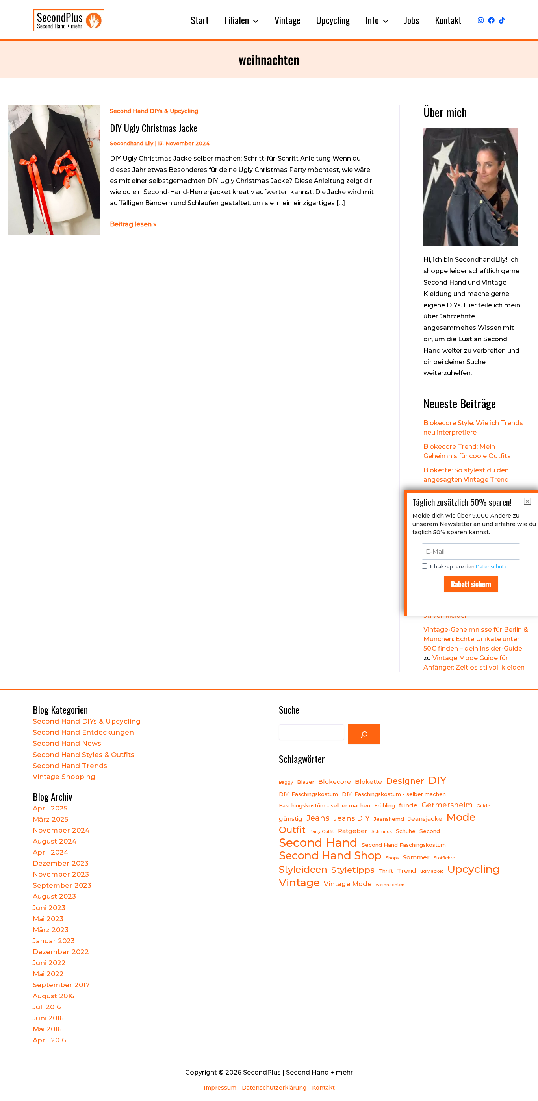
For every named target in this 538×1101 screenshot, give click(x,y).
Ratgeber (352, 831)
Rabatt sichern (471, 584)
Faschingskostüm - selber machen (324, 805)
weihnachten (390, 884)
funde (408, 805)
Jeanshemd (389, 819)
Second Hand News (67, 743)
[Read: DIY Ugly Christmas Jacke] (54, 170)
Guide (483, 806)
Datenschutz (491, 567)
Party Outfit (322, 831)
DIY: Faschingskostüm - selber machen (394, 794)
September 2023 (62, 885)
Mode (461, 817)
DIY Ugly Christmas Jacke (153, 127)
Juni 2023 (49, 908)
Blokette (368, 781)
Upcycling (333, 20)
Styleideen (303, 869)
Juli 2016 (47, 1007)
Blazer (305, 782)
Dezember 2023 (61, 863)
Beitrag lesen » (133, 225)
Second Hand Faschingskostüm (404, 845)
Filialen (236, 20)
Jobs (411, 20)
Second (429, 831)
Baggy (286, 782)
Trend (406, 870)
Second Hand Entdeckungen (83, 732)
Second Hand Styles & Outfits (83, 755)
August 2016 (53, 996)
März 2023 (51, 930)
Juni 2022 (49, 963)
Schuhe (406, 831)
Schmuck (381, 831)
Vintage (288, 20)
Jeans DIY (351, 818)
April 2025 (50, 808)
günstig (290, 818)
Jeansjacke (425, 818)
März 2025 (50, 819)
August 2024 (54, 841)
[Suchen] (364, 734)
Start (200, 20)
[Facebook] (491, 20)
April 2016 (49, 1040)
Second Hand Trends (70, 766)
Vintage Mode (348, 884)
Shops (392, 857)
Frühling (384, 805)
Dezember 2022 (61, 952)
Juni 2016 (48, 1018)
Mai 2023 (48, 919)
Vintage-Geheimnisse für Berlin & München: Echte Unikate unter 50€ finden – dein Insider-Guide (475, 639)
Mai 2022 (48, 974)
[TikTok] (502, 20)
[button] (253, 19)
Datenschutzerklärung (274, 1087)
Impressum (220, 1087)
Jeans (317, 818)
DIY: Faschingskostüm (308, 794)
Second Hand (318, 842)
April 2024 (50, 852)
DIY (437, 780)
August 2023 (54, 896)
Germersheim (447, 805)
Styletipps (353, 869)
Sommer (416, 857)
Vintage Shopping (64, 777)
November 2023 (61, 874)
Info (372, 20)
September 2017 (61, 985)
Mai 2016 (47, 1029)
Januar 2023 (54, 941)
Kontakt (448, 20)
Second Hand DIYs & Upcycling (154, 111)
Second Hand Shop (330, 855)
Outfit (292, 829)
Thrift (385, 871)
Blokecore (334, 781)
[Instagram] (480, 20)
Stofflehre (444, 857)
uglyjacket (431, 871)
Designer (405, 781)
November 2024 (61, 830)
